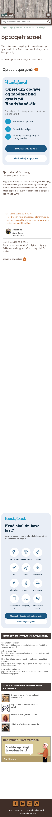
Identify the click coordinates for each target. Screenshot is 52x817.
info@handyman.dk (35, 810)
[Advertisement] (27, 204)
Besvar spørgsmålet (13, 259)
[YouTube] (29, 803)
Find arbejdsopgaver (26, 158)
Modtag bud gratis (26, 148)
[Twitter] (22, 803)
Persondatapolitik (28, 813)
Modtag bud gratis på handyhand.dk (26, 616)
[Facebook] (15, 803)
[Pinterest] (37, 803)
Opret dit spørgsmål (18, 69)
